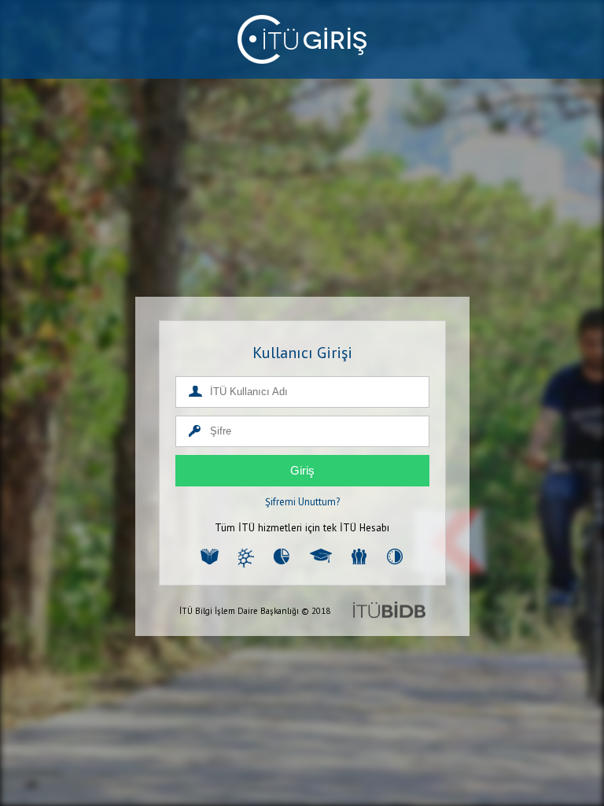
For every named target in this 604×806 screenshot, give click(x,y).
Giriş (302, 470)
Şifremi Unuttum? (302, 501)
